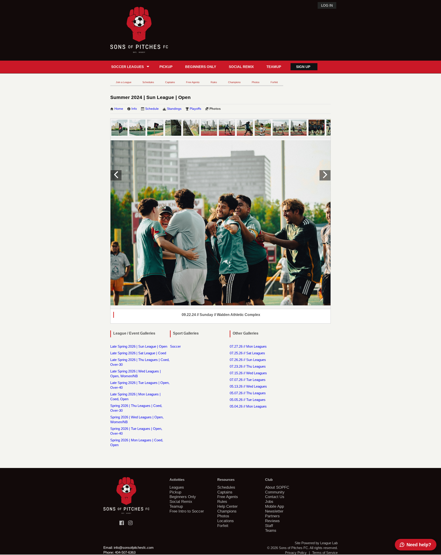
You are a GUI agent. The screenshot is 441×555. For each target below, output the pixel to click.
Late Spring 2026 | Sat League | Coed (138, 353)
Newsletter (274, 511)
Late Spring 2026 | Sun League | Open (138, 346)
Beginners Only (200, 67)
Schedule (152, 108)
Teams (270, 530)
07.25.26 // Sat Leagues (247, 353)
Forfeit (274, 82)
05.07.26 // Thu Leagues (248, 393)
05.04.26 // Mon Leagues (248, 406)
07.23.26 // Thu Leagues (248, 366)
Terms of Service (325, 553)
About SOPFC (277, 487)
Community (275, 492)
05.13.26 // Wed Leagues (248, 386)
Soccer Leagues (127, 67)
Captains (170, 82)
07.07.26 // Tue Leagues (248, 380)
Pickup (165, 67)
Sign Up (303, 67)
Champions (234, 82)
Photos (256, 82)
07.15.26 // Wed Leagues (248, 373)
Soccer (175, 346)
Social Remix (241, 67)
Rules (214, 82)
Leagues (177, 487)
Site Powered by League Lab (316, 543)
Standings (174, 108)
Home (118, 108)
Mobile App (274, 506)
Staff (269, 526)
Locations (225, 521)
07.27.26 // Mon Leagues (248, 346)
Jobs (269, 501)
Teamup (273, 67)
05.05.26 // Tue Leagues (248, 400)
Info (134, 108)
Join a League (123, 82)
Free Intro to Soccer (187, 511)
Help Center (227, 506)
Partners (272, 516)
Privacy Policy (296, 553)
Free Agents (193, 82)
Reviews (272, 521)
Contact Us (274, 497)
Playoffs (195, 108)
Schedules (148, 82)
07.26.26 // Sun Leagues (248, 360)
